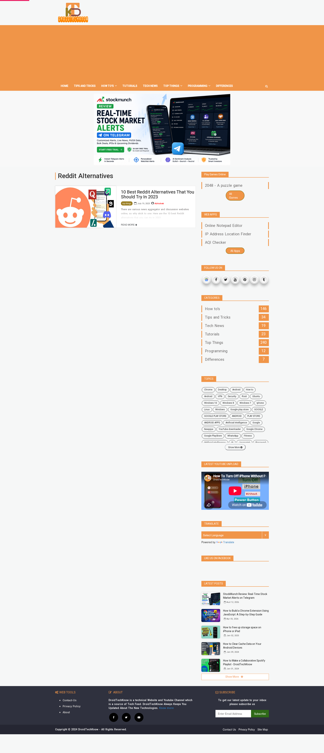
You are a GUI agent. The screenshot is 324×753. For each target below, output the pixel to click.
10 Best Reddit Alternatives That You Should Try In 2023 (157, 194)
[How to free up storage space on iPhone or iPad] (210, 632)
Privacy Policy (71, 706)
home (64, 86)
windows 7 (245, 403)
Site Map (262, 729)
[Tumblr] (264, 279)
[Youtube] (235, 279)
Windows (220, 409)
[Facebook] (216, 279)
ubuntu (256, 396)
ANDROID (237, 416)
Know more (166, 708)
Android (208, 396)
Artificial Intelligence (236, 422)
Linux (207, 409)
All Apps (235, 251)
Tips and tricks (85, 86)
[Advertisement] (162, 53)
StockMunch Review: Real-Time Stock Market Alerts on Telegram (245, 596)
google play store (239, 409)
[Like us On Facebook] (113, 717)
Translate (228, 542)
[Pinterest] (245, 279)
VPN (220, 396)
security (232, 396)
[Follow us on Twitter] (126, 717)
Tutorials (129, 86)
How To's (107, 86)
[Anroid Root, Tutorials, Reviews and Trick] (73, 12)
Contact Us (229, 729)
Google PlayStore (213, 435)
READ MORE (128, 224)
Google (256, 422)
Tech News (150, 86)
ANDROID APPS (212, 422)
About (66, 712)
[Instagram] (254, 279)
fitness (248, 435)
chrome (208, 389)
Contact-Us (69, 700)
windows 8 (228, 403)
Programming (197, 86)
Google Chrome (254, 429)
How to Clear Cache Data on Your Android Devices (242, 646)
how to (249, 389)
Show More (234, 447)
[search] (266, 84)
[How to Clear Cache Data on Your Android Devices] (210, 648)
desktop (222, 389)
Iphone (260, 403)
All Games (233, 195)
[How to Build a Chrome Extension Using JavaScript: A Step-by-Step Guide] (210, 615)
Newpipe (208, 429)
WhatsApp (232, 435)
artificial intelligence (215, 442)
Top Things (171, 86)
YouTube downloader (230, 429)
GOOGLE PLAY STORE (215, 416)
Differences (224, 86)
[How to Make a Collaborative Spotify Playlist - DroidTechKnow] (210, 665)
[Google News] (206, 279)
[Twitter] (225, 279)
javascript (244, 442)
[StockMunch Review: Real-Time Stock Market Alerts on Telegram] (210, 598)
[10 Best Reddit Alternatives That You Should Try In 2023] (85, 207)
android (236, 389)
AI (232, 442)
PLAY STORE (253, 416)
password (261, 442)
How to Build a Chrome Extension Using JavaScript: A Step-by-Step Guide (246, 612)
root (244, 396)
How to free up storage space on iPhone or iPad (242, 629)
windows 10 (210, 403)
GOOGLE (258, 409)
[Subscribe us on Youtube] (138, 717)
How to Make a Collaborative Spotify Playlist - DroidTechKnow (244, 662)
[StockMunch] (162, 129)
